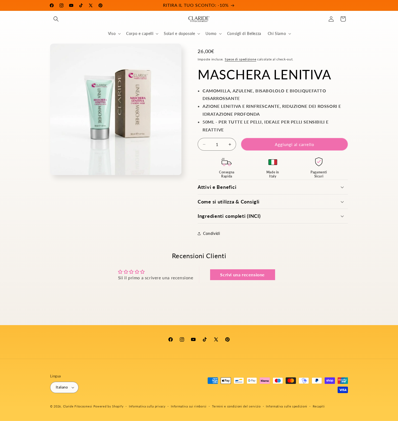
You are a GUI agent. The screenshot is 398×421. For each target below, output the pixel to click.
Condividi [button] (211, 233)
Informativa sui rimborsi (189, 406)
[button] (56, 19)
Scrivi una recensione (242, 274)
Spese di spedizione (240, 59)
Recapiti (319, 406)
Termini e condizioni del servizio (236, 406)
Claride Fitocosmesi (77, 406)
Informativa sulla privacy (147, 406)
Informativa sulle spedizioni (286, 406)
